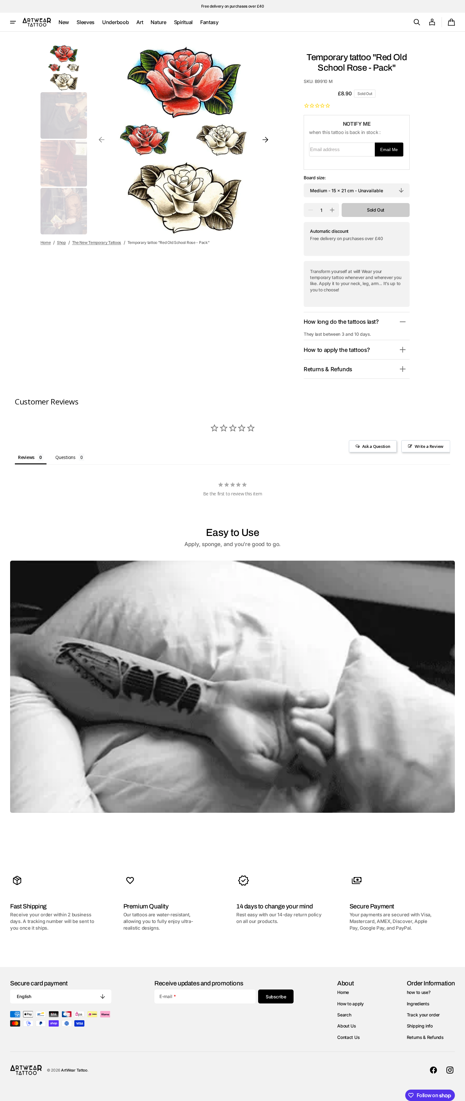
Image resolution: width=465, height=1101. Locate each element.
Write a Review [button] (429, 446)
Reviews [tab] (26, 457)
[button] (417, 22)
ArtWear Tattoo (74, 1070)
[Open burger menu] (13, 22)
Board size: (315, 177)
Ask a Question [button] (376, 446)
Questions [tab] (65, 457)
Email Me (389, 149)
